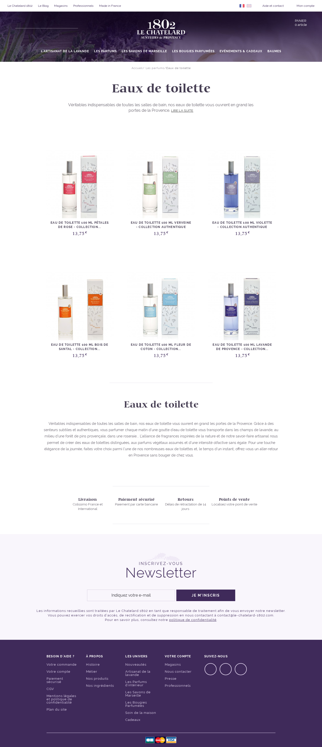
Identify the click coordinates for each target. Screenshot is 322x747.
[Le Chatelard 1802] (161, 29)
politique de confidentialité (193, 620)
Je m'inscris (206, 595)
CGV (50, 689)
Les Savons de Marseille (138, 694)
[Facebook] (210, 669)
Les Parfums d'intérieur (136, 683)
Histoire (93, 664)
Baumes (274, 51)
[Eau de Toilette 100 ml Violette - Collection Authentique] (242, 184)
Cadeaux (133, 719)
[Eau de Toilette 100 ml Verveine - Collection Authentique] (161, 184)
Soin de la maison (140, 712)
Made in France (110, 6)
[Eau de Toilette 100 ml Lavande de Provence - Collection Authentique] (242, 306)
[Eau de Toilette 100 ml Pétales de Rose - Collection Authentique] (80, 184)
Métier (91, 671)
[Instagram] (225, 669)
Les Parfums (105, 51)
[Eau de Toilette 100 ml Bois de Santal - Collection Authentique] (80, 306)
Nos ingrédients (100, 685)
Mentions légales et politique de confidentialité (61, 699)
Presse (171, 678)
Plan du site (57, 709)
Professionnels (83, 6)
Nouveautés (135, 664)
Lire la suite (182, 110)
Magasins (61, 6)
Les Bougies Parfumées (193, 51)
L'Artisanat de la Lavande (65, 51)
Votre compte (58, 671)
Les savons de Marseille (144, 51)
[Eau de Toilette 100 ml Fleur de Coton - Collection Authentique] (161, 306)
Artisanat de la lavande (137, 673)
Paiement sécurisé (55, 680)
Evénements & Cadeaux (241, 51)
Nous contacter (178, 671)
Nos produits (97, 678)
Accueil (137, 68)
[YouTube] (240, 669)
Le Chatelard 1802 (20, 6)
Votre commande (62, 664)
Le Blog (43, 6)
